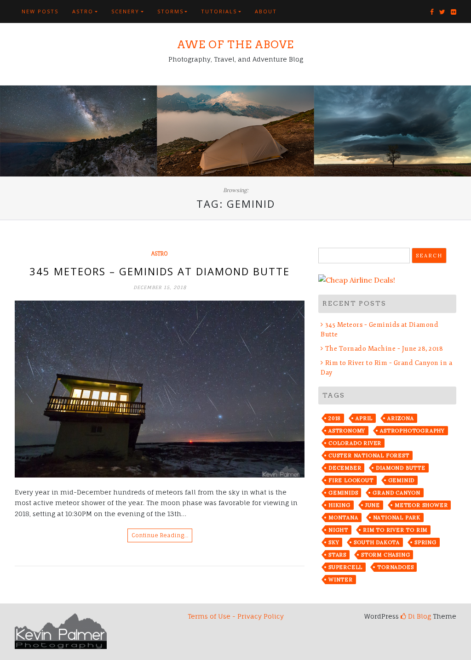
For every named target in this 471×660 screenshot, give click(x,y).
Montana (343, 517)
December (344, 468)
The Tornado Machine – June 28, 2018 (384, 349)
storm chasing (385, 555)
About (266, 11)
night (338, 530)
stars (337, 555)
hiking (339, 505)
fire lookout (350, 480)
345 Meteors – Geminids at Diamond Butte (159, 271)
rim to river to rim (395, 530)
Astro (82, 11)
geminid (401, 480)
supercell (345, 567)
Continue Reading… (160, 535)
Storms (170, 11)
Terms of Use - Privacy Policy (236, 616)
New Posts (40, 11)
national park (396, 517)
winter (340, 579)
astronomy (346, 430)
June (372, 505)
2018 (334, 418)
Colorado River (354, 443)
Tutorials (219, 11)
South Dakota (377, 542)
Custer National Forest (368, 455)
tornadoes (395, 567)
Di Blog (418, 616)
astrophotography (412, 430)
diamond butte (400, 468)
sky (333, 542)
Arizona (400, 418)
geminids (343, 492)
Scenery (125, 11)
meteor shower (421, 505)
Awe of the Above (235, 45)
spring (425, 542)
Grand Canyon (396, 492)
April (364, 418)
